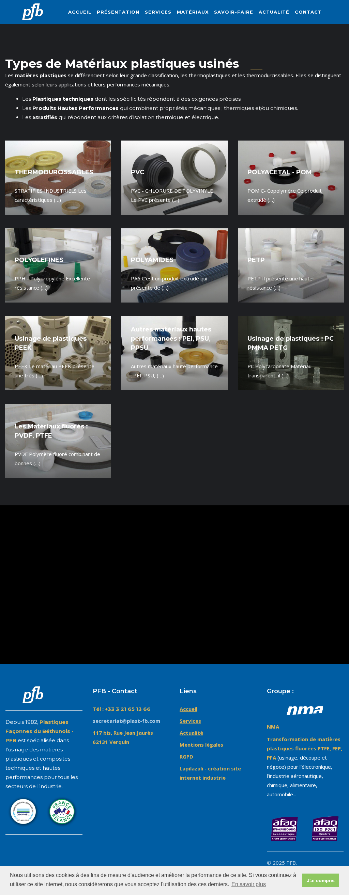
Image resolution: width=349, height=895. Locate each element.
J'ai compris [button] (321, 880)
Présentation (118, 12)
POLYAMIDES (152, 260)
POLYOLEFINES (39, 260)
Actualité (274, 12)
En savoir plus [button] (248, 884)
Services (158, 12)
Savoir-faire (233, 12)
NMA (273, 726)
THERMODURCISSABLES (54, 172)
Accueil (79, 12)
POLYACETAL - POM (279, 172)
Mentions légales (201, 744)
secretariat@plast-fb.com (126, 720)
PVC (137, 172)
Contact (308, 12)
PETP (256, 260)
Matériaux (193, 12)
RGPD (186, 756)
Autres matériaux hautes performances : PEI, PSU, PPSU (171, 339)
